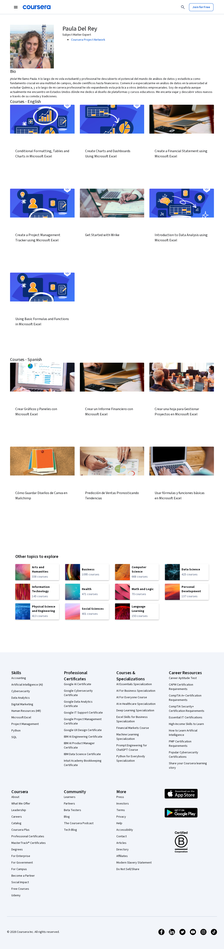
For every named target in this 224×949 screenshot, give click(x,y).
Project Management (25, 724)
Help (119, 823)
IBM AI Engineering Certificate (83, 737)
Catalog (16, 823)
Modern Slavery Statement (134, 862)
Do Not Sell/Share (127, 869)
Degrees (17, 849)
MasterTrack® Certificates (28, 843)
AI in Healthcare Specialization (136, 704)
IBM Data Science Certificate (82, 754)
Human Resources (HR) (26, 711)
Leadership (18, 810)
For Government (22, 862)
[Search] (183, 7)
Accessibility (124, 830)
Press (120, 797)
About (15, 797)
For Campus (19, 869)
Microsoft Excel (21, 717)
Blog (67, 817)
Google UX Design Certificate (83, 730)
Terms (120, 810)
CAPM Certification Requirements (181, 687)
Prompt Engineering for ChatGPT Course (131, 747)
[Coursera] (37, 7)
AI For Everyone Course (131, 697)
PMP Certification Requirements (180, 743)
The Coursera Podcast (78, 823)
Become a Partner (23, 876)
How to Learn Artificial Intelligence (183, 732)
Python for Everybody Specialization (130, 758)
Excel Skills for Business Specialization (132, 719)
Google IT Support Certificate (83, 712)
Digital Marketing (22, 704)
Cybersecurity (20, 691)
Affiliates (122, 856)
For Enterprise (20, 856)
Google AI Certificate (77, 684)
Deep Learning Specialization (135, 710)
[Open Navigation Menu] (15, 7)
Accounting (18, 678)
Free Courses (20, 889)
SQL (14, 737)
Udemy (16, 895)
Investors (122, 803)
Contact (121, 836)
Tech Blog (70, 830)
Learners (69, 797)
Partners (69, 803)
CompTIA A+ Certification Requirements (185, 697)
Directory (122, 849)
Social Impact (20, 882)
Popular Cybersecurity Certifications (183, 754)
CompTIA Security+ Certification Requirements (186, 708)
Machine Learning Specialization (127, 736)
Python (16, 730)
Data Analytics (20, 698)
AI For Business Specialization (135, 691)
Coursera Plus (20, 830)
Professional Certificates (27, 836)
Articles (121, 843)
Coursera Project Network (88, 40)
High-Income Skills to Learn (186, 724)
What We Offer (20, 803)
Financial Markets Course (132, 728)
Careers (16, 817)
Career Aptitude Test (183, 678)
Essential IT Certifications (185, 717)
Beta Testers (72, 810)
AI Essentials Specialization (134, 684)
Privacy (121, 817)
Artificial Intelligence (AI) (27, 685)
